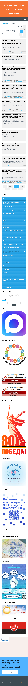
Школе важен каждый (6, 51)
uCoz (20, 683)
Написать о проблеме (10, 672)
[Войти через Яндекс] (15, 295)
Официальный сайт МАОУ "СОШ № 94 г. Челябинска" (14, 5)
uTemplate (22, 682)
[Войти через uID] (10, 295)
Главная (4, 23)
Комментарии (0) (19, 52)
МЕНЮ (3, 19)
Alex (8, 52)
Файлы (9, 23)
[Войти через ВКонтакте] (12, 295)
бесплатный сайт (14, 683)
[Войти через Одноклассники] (18, 295)
